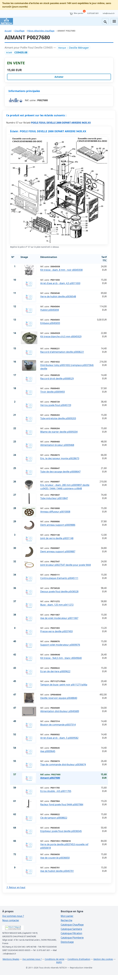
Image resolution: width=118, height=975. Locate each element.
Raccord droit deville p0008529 (57, 378)
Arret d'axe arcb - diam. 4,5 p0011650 (60, 283)
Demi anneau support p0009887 (57, 551)
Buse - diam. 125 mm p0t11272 (57, 604)
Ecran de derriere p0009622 (55, 671)
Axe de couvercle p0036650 (55, 857)
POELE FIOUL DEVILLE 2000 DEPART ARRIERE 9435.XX (61, 122)
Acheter (59, 76)
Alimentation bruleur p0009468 (57, 445)
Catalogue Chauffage (72, 924)
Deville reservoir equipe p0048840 (58, 698)
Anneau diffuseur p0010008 (55, 511)
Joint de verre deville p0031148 (56, 538)
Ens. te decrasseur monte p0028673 (59, 458)
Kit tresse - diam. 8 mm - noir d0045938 (61, 269)
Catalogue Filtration (71, 933)
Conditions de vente (54, 959)
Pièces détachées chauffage (40, 30)
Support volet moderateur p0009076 (60, 644)
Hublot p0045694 (49, 309)
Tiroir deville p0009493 (52, 391)
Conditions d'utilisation (78, 959)
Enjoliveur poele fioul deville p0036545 (61, 831)
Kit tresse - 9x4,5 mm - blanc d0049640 (61, 658)
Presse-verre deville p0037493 (56, 631)
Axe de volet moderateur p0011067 (59, 618)
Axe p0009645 (47, 751)
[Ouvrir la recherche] (105, 21)
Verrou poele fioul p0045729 (55, 405)
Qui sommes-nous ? (13, 916)
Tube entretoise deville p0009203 (58, 418)
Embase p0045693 (50, 323)
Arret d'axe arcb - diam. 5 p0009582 (59, 737)
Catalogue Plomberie (72, 937)
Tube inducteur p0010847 (54, 498)
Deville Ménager (79, 47)
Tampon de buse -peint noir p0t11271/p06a (63, 684)
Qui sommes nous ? (32, 959)
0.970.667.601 (93, 13)
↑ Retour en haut (15, 887)
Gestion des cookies (103, 959)
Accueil (8, 30)
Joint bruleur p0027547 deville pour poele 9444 (65, 564)
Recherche (66, 920)
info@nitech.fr (109, 13)
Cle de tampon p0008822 (53, 817)
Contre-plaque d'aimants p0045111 (59, 578)
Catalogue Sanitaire (71, 929)
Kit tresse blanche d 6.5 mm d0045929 (60, 336)
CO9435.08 (20, 52)
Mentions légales (11, 959)
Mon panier (67, 916)
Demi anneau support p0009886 (57, 524)
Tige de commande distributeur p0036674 (63, 764)
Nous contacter (10, 920)
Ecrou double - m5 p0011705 (55, 791)
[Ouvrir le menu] (114, 21)
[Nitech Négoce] (6, 21)
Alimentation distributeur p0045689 (59, 711)
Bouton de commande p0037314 (58, 724)
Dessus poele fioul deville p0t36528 (59, 591)
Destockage (67, 941)
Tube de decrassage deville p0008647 (60, 471)
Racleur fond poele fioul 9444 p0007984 (61, 804)
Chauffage (19, 30)
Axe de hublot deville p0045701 (57, 871)
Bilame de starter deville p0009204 (59, 431)
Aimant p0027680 (50, 777)
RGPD (59, 962)
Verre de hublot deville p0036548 (58, 296)
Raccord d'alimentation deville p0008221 (62, 351)
